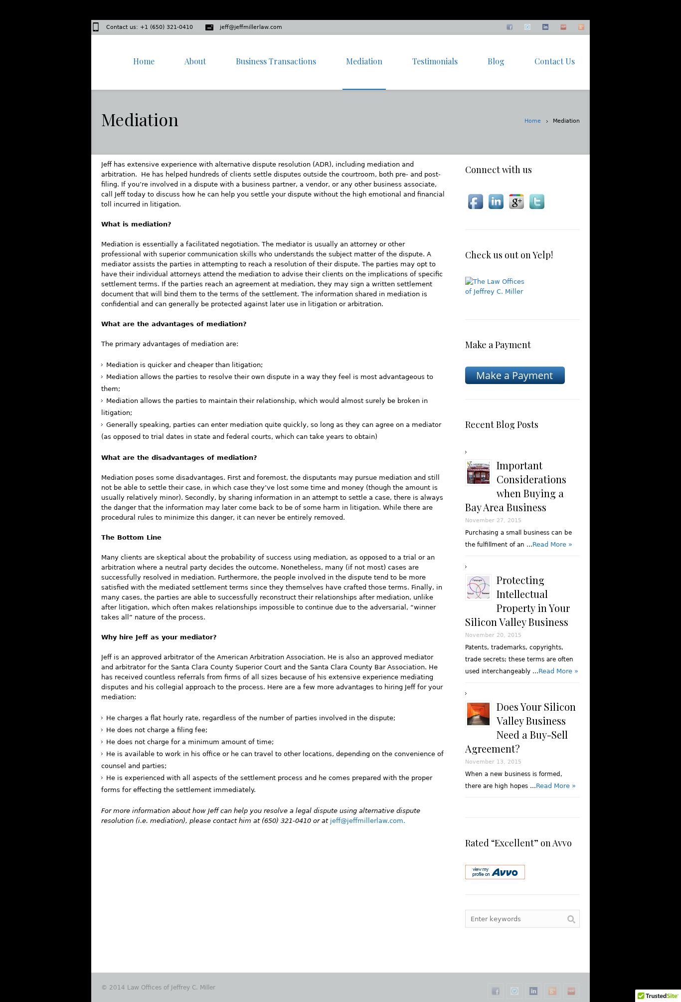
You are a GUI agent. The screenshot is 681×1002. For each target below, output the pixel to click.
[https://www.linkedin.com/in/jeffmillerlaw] (546, 28)
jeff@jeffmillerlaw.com (251, 27)
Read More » (552, 544)
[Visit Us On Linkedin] (496, 201)
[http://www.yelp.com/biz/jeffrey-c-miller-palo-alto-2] (564, 28)
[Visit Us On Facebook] (475, 201)
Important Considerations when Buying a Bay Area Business (515, 486)
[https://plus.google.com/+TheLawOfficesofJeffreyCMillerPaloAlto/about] (582, 28)
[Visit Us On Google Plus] (516, 201)
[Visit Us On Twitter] (536, 201)
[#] (496, 991)
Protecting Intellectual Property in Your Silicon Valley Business (517, 600)
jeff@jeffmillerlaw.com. (367, 820)
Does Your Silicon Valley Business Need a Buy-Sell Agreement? (520, 727)
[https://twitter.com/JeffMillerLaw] (528, 28)
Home (532, 121)
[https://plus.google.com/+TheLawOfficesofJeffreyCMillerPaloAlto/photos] (552, 991)
